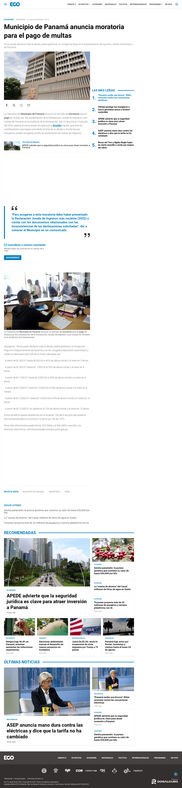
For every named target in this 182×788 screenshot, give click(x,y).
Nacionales (110, 4)
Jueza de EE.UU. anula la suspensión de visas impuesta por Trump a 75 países (85, 645)
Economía (97, 4)
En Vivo (168, 4)
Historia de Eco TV (35, 779)
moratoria (54, 492)
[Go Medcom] (91, 772)
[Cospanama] (79, 772)
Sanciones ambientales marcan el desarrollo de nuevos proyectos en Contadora (51, 645)
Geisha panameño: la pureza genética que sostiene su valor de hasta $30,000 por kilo (47, 511)
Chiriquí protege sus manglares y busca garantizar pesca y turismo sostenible (114, 109)
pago (67, 492)
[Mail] (28, 105)
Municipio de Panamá (33, 492)
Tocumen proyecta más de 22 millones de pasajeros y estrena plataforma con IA (46, 522)
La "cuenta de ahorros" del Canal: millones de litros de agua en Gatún (40, 517)
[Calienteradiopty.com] (114, 772)
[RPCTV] (56, 772)
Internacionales (138, 4)
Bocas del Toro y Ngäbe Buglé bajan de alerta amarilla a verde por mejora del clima (116, 145)
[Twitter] (14, 105)
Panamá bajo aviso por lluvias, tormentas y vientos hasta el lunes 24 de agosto (118, 645)
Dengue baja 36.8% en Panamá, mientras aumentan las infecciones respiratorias (19, 645)
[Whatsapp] (21, 105)
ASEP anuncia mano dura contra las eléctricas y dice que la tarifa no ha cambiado (115, 133)
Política (123, 4)
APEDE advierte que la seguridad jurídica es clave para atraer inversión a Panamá (56, 146)
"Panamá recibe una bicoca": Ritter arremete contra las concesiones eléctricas (114, 98)
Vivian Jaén (11, 612)
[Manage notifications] (176, 774)
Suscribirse (12, 257)
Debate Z (72, 4)
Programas (155, 4)
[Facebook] (6, 105)
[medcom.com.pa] (138, 772)
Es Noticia (83, 4)
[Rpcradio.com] (103, 772)
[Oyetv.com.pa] (67, 772)
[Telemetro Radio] (126, 772)
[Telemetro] (44, 772)
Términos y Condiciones (14, 779)
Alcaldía (57, 125)
